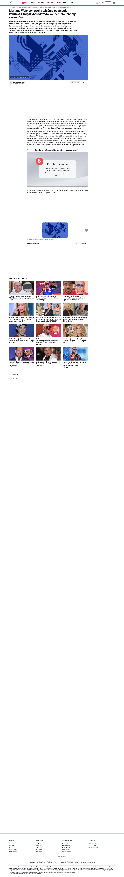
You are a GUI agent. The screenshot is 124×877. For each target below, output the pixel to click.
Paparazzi (50, 2)
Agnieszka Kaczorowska (14, 842)
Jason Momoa (39, 849)
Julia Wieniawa (39, 843)
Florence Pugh (39, 845)
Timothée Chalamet (40, 842)
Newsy (33, 2)
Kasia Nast (11, 845)
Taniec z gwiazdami (93, 847)
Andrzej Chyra (39, 847)
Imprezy (58, 2)
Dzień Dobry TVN (93, 843)
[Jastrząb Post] (22, 2)
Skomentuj (76, 83)
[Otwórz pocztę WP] (96, 2)
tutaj (40, 873)
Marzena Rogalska (66, 851)
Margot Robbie (39, 851)
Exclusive (41, 2)
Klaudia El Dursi (66, 847)
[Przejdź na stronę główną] (10, 4)
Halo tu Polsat (92, 845)
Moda (65, 2)
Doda (10, 847)
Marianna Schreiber (13, 849)
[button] (101, 3)
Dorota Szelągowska (67, 843)
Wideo (72, 2)
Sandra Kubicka (12, 843)
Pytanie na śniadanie (94, 842)
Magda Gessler (65, 849)
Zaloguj (108, 2)
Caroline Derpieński (13, 851)
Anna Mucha (65, 842)
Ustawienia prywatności (87, 862)
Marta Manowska (66, 845)
